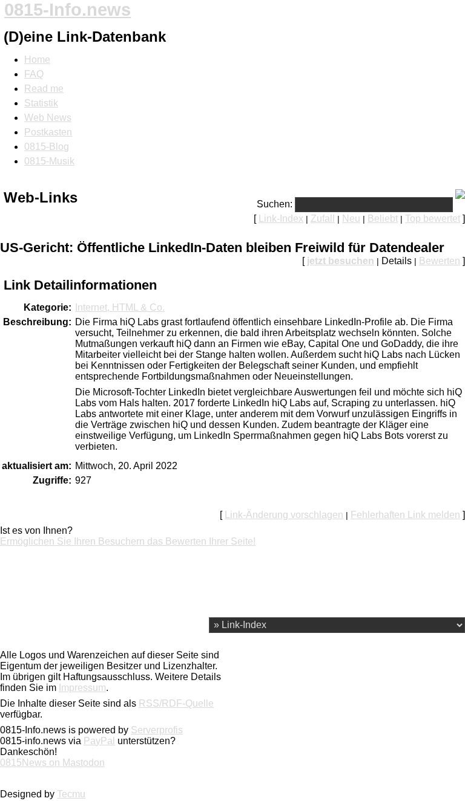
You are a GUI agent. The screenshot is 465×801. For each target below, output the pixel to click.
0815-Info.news (67, 9)
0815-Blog (46, 146)
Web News (47, 117)
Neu (351, 218)
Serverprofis (157, 730)
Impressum (82, 688)
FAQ (34, 74)
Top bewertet (432, 218)
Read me (44, 88)
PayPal (99, 741)
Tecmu (71, 794)
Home (37, 59)
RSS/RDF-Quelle (176, 703)
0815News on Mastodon (52, 762)
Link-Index (281, 218)
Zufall (323, 218)
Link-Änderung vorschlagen (284, 515)
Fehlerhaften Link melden (405, 515)
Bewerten (439, 261)
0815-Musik (49, 161)
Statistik (41, 103)
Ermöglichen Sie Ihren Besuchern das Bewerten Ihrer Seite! (128, 541)
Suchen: (274, 204)
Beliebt (383, 218)
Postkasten (48, 132)
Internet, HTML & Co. (120, 307)
